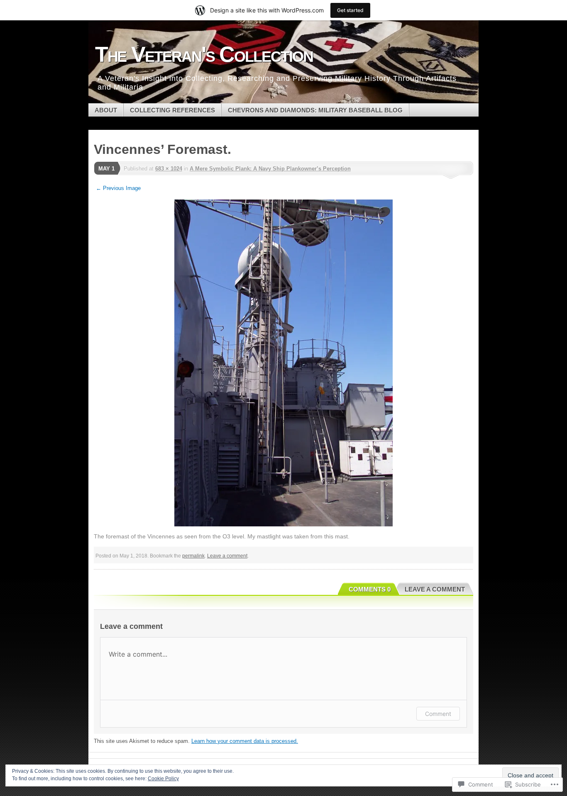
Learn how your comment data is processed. (244, 741)
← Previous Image (118, 188)
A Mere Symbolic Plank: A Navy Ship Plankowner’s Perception (270, 169)
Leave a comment (227, 556)
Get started (350, 10)
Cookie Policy (163, 778)
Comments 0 (370, 589)
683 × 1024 (168, 169)
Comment (438, 713)
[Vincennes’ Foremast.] (283, 363)
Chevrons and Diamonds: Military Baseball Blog (315, 110)
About (106, 110)
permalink (193, 556)
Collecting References (172, 110)
